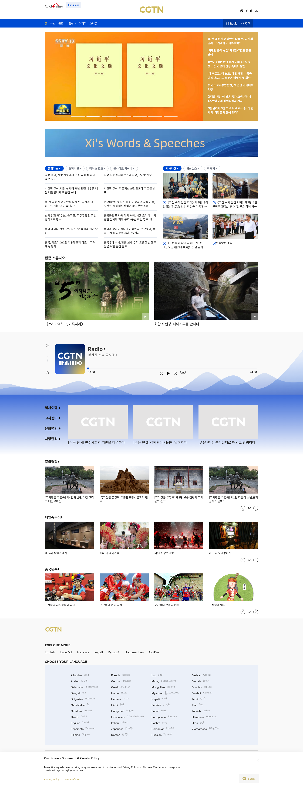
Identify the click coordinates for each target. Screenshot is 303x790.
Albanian (80, 675)
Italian (119, 723)
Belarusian (84, 687)
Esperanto (83, 729)
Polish (159, 711)
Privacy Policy (51, 779)
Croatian (81, 711)
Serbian (201, 675)
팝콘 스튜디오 (55, 258)
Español (66, 652)
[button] (78, 116)
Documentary (134, 652)
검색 (247, 23)
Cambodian (80, 705)
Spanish (202, 687)
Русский (113, 652)
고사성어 (51, 417)
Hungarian (122, 711)
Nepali (159, 699)
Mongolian (163, 687)
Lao (157, 675)
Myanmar (165, 693)
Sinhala (200, 681)
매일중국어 (53, 517)
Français (83, 652)
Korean (120, 735)
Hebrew (120, 699)
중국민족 (51, 569)
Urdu (198, 723)
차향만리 (51, 438)
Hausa (119, 693)
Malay (164, 681)
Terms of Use (72, 779)
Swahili (202, 693)
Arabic (79, 681)
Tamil (199, 699)
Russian (162, 735)
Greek (120, 687)
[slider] (88, 368)
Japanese (122, 729)
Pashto (159, 723)
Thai (197, 705)
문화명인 (51, 428)
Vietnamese (205, 729)
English (50, 652)
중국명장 (51, 461)
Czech (79, 717)
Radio (234, 23)
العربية (98, 652)
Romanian (163, 729)
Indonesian (127, 717)
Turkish (201, 711)
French (120, 675)
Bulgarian (83, 699)
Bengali (78, 693)
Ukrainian (204, 717)
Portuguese (164, 717)
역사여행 (51, 407)
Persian (161, 705)
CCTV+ (154, 652)
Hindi (117, 705)
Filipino (80, 735)
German (121, 681)
